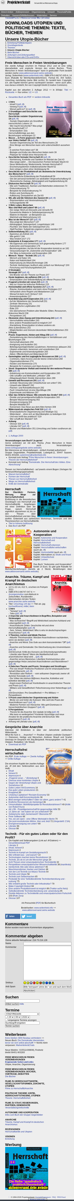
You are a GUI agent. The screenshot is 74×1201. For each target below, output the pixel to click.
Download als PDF (17, 744)
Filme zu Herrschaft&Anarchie (19, 1088)
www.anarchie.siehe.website (22, 601)
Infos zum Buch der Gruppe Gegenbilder (24, 1115)
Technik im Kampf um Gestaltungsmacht (27, 852)
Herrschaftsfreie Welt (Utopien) (35, 18)
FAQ (54, 1197)
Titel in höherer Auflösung (21, 523)
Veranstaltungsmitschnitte (17, 1107)
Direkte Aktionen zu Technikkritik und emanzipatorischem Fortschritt (40, 893)
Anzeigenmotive (16, 594)
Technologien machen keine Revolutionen (28, 857)
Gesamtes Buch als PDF (20, 97)
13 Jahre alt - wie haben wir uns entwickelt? (29, 812)
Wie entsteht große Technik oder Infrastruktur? (30, 884)
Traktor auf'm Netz (58, 888)
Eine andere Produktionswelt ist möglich (27, 888)
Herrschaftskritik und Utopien (18, 1131)
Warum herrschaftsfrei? (19, 474)
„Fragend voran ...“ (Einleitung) (23, 778)
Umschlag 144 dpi (22, 604)
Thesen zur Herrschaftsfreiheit (23, 479)
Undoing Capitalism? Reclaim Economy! (27, 795)
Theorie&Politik (64, 12)
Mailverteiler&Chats (25, 1045)
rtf (23, 104)
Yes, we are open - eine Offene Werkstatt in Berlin (32, 819)
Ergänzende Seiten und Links (19, 1062)
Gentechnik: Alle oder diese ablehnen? (27, 867)
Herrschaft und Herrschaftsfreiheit (44, 541)
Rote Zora (18, 896)
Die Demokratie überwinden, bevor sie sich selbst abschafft (25, 1041)
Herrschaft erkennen (50, 545)
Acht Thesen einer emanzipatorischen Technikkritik (32, 862)
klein (32, 606)
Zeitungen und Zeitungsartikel (21, 55)
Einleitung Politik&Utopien (19, 43)
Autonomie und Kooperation (54, 538)
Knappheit (13, 792)
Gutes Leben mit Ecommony (22, 787)
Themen (11, 47)
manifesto (65, 864)
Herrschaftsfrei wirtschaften (53, 547)
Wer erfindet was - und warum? (23, 855)
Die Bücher (10, 1076)
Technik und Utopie (18, 874)
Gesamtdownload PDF (19, 843)
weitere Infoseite (42, 97)
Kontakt (38, 1197)
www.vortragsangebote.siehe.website (23, 448)
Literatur (12, 826)
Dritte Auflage (14, 759)
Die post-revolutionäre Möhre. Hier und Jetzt (29, 821)
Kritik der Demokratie (18, 484)
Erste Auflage (20, 756)
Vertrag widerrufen (37, 1199)
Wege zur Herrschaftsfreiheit (22, 481)
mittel (26, 606)
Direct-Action (7, 12)
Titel (66, 90)
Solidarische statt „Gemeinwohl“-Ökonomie (29, 814)
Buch (15, 526)
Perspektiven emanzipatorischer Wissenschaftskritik (33, 864)
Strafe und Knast (63, 554)
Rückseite (9, 92)
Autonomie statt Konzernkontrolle (24, 797)
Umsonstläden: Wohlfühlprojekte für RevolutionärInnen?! (35, 804)
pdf (19, 104)
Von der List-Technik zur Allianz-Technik (27, 872)
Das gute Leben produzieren (22, 790)
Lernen (44, 559)
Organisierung (38, 12)
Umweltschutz (47, 557)
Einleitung (10, 1139)
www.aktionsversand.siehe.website (35, 73)
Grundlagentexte (15, 45)
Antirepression (22, 12)
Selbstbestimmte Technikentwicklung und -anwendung (34, 891)
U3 (36, 92)
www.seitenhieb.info (33, 75)
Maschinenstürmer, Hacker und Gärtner (27, 869)
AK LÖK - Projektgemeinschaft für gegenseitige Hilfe (33, 809)
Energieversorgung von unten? (23, 824)
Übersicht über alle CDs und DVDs (23, 57)
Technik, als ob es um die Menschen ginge (28, 860)
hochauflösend (16, 606)
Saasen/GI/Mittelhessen (23, 15)
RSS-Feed (61, 1197)
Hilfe (22, 1004)
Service (53, 15)
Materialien (42, 15)
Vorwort (12, 773)
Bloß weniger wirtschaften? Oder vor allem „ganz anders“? (36, 799)
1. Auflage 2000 (16, 436)
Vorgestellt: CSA (61, 821)
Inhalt (11, 771)
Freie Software (15, 816)
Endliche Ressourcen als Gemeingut (26, 802)
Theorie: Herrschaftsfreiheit (17, 1098)
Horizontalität (47, 552)
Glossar (12, 828)
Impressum (14, 775)
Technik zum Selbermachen (22, 876)
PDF (38, 903)
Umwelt (51, 12)
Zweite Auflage (37, 756)
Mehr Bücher (13, 52)
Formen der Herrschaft (19, 476)
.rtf (44, 550)
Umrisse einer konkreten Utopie (23, 780)
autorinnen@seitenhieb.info (33, 455)
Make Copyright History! (20, 886)
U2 (30, 92)
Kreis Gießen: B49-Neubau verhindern (23, 1038)
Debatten (5, 15)
